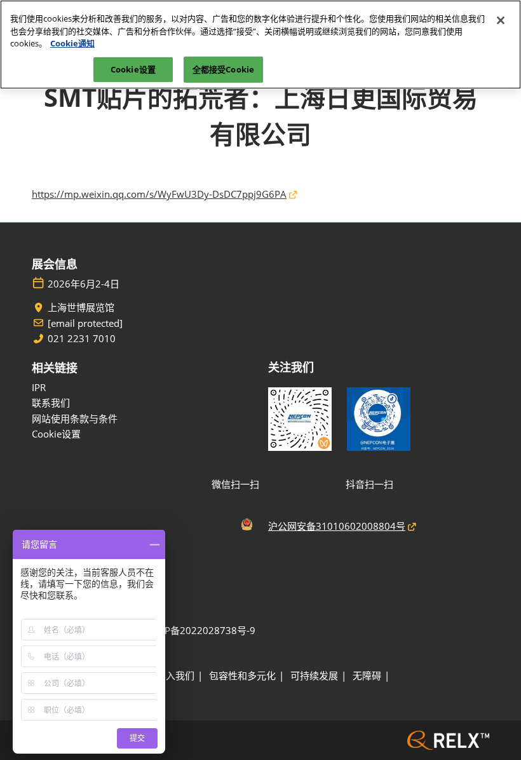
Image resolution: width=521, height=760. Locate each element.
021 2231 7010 (82, 339)
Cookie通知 (72, 43)
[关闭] (501, 20)
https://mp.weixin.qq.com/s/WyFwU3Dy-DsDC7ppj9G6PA (159, 194)
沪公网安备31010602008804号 (336, 526)
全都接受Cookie (223, 69)
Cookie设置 (133, 69)
